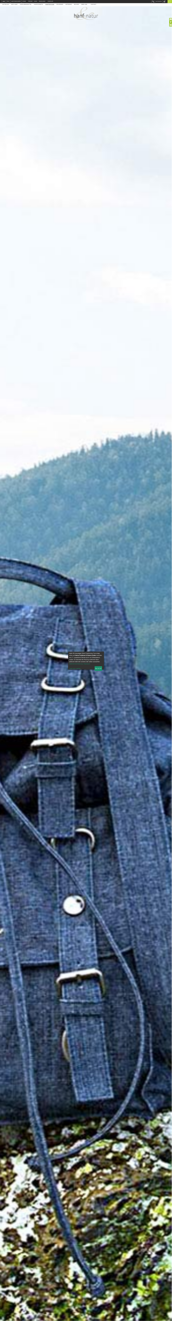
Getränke (68, 4)
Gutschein (158, 1)
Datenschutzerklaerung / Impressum (79, 664)
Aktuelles (5, 4)
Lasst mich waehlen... (75, 668)
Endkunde (42, 1)
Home (24, 1)
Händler (50, 1)
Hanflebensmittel (26, 4)
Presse (30, 1)
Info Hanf (14, 4)
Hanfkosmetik (38, 4)
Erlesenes (60, 4)
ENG (8, 1)
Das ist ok (98, 668)
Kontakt (93, 4)
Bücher (76, 4)
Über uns (84, 4)
